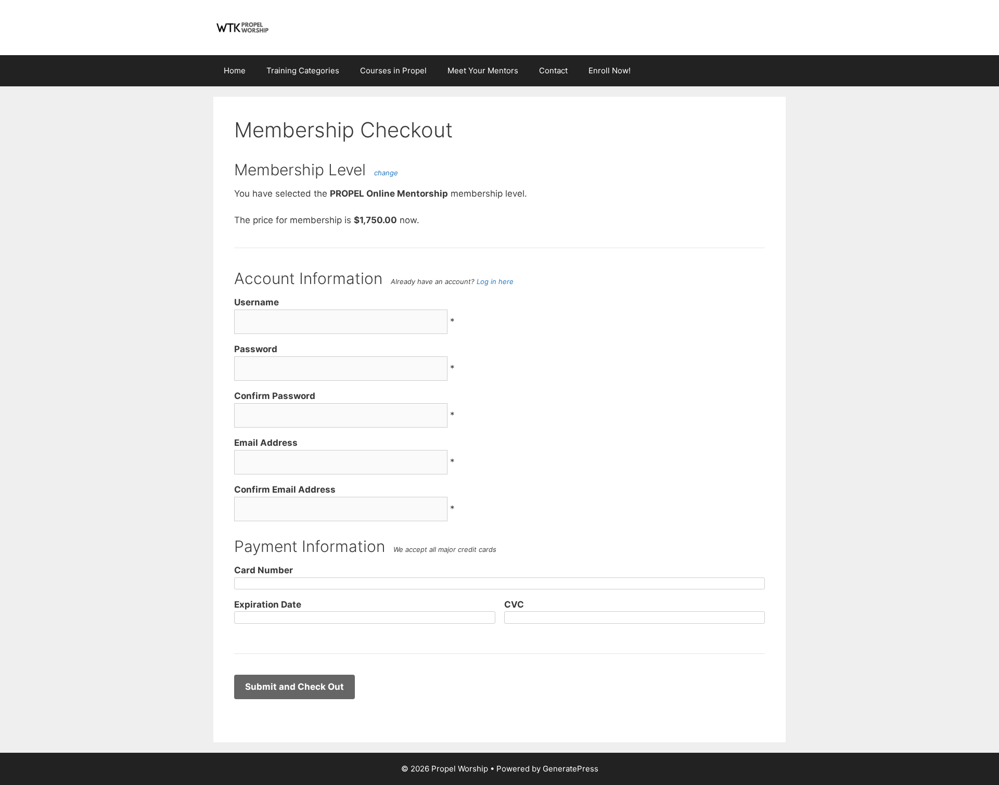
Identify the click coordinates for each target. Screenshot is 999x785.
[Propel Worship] (242, 27)
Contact (553, 70)
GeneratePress (570, 769)
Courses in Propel (393, 70)
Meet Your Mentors (482, 70)
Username (256, 302)
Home (235, 70)
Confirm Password (274, 396)
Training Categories (302, 70)
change (386, 173)
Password (255, 349)
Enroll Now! (609, 70)
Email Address (266, 442)
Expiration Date (267, 604)
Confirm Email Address (285, 489)
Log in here (495, 281)
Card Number (263, 570)
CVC (514, 604)
